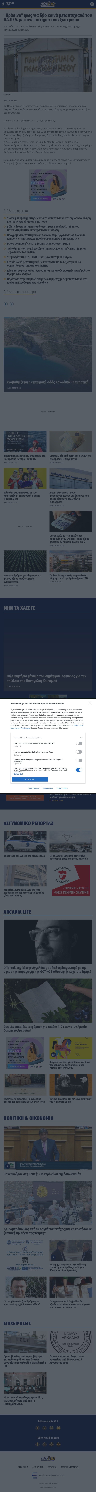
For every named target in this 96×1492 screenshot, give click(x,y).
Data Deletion (33, 788)
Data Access (48, 788)
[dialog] (48, 746)
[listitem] (48, 737)
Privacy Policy (62, 788)
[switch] (79, 743)
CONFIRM (30, 779)
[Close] (91, 703)
